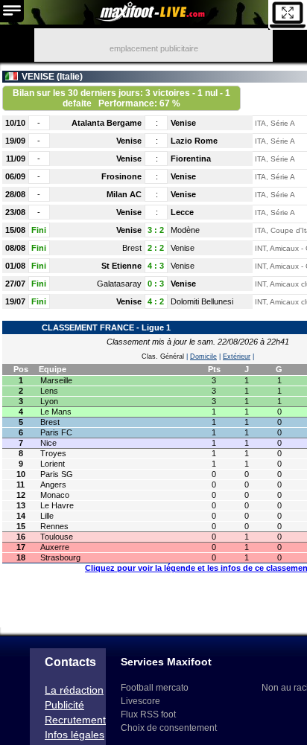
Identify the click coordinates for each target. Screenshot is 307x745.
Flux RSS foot (148, 714)
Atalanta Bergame (107, 122)
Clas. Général (163, 356)
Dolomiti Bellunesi (202, 301)
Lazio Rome (194, 140)
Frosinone (121, 176)
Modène (185, 230)
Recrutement (75, 720)
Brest (132, 247)
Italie (70, 76)
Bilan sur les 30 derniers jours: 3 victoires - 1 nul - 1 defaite (121, 98)
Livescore (140, 701)
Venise (183, 122)
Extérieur (236, 356)
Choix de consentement (169, 728)
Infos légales (74, 735)
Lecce (182, 212)
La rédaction (74, 690)
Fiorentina (191, 158)
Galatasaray (119, 283)
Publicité (64, 705)
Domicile (203, 356)
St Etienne (121, 265)
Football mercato (155, 687)
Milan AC (124, 194)
